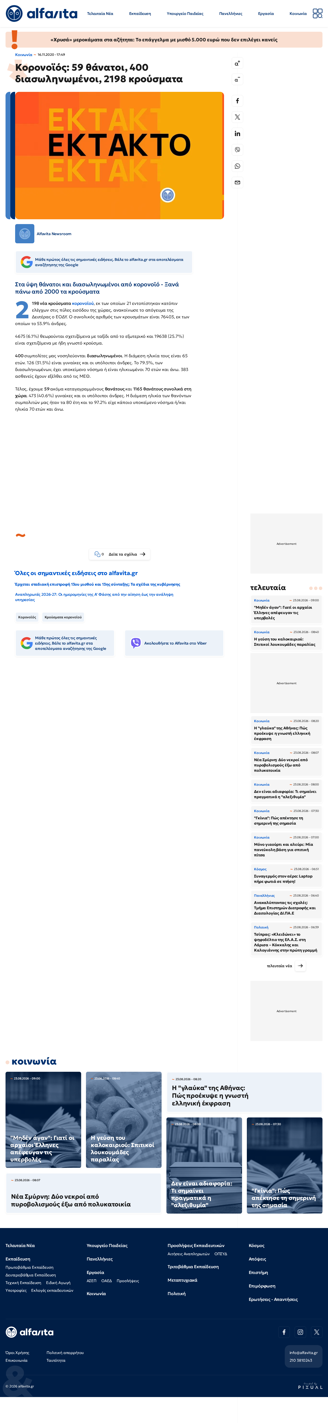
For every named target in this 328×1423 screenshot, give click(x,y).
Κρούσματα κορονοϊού (63, 617)
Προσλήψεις (128, 1280)
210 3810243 (301, 1360)
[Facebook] (237, 100)
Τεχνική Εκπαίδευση (23, 1282)
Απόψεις (257, 1259)
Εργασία (266, 13)
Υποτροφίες (16, 1290)
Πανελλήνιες (230, 13)
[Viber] (237, 149)
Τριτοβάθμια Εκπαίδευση (193, 1266)
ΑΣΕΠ (92, 1280)
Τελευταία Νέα (100, 13)
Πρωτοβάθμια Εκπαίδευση (29, 1267)
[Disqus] (123, 734)
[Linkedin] (237, 133)
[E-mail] (237, 182)
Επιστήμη (258, 1272)
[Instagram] (300, 1332)
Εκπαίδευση (140, 13)
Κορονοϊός (27, 617)
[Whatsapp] (237, 166)
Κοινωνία (298, 13)
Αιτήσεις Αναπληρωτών (189, 1253)
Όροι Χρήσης (17, 1352)
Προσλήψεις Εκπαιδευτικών (196, 1245)
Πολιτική (177, 1293)
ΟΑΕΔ (106, 1280)
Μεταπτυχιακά (182, 1280)
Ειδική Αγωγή (58, 1282)
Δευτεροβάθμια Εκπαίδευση (31, 1275)
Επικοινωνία (17, 1360)
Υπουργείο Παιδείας (185, 13)
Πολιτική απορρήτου (65, 1352)
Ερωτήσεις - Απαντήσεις (273, 1299)
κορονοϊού (83, 303)
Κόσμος (256, 1245)
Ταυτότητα (56, 1360)
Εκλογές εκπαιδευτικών (52, 1290)
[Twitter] (237, 117)
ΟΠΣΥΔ (220, 1253)
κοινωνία (34, 1061)
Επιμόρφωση (262, 1286)
